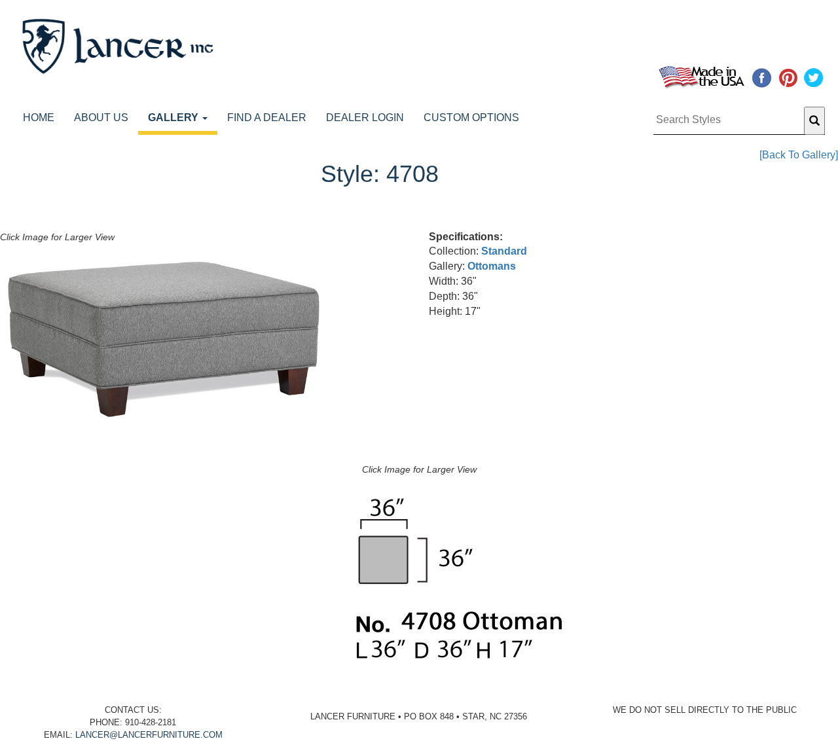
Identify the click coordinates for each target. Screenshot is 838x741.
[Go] (814, 121)
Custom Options (471, 117)
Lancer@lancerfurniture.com (149, 735)
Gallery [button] (174, 117)
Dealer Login (365, 117)
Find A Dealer (266, 117)
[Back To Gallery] (798, 154)
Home (38, 117)
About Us (101, 117)
